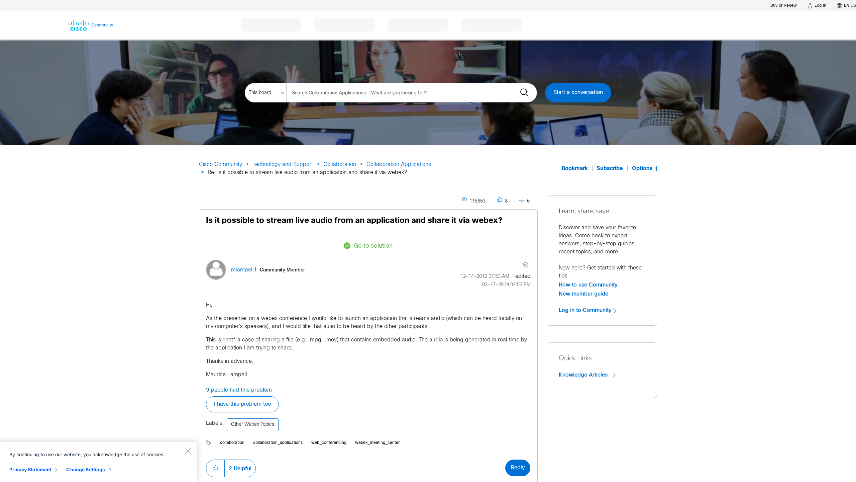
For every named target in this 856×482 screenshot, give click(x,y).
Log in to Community (586, 310)
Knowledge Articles (584, 375)
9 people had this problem (239, 390)
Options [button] (642, 168)
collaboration (232, 443)
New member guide (583, 294)
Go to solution (373, 246)
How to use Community (588, 285)
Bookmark (575, 168)
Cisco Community (220, 164)
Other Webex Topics (252, 424)
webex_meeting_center (377, 443)
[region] (98, 462)
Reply (518, 467)
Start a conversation (578, 92)
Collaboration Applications (398, 164)
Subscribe (610, 168)
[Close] (188, 450)
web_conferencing (328, 443)
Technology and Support (282, 164)
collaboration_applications (278, 443)
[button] (215, 468)
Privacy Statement (30, 469)
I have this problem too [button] (242, 404)
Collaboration (339, 164)
